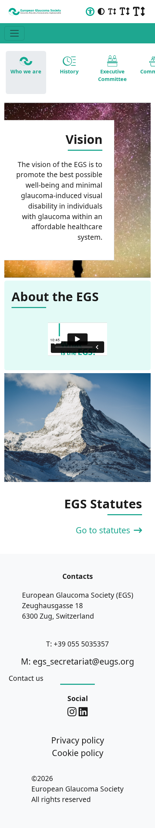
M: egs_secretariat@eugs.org (77, 661)
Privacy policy (77, 740)
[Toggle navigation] (14, 33)
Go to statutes (104, 530)
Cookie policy (77, 753)
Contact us (26, 678)
